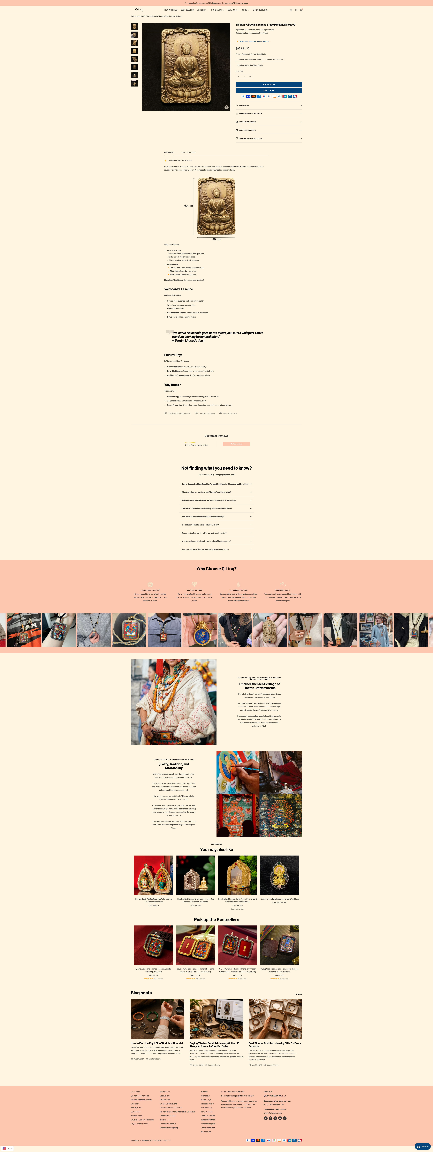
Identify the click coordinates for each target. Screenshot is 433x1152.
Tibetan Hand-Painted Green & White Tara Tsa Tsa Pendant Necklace (153, 900)
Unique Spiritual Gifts (168, 1104)
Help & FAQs (206, 1099)
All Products (141, 16)
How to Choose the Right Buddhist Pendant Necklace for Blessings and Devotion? (215, 484)
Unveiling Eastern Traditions (142, 1120)
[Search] (291, 10)
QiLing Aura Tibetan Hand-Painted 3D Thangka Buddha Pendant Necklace (279, 970)
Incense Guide (136, 1115)
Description (168, 152)
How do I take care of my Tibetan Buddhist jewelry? (203, 516)
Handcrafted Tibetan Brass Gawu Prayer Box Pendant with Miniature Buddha (195, 900)
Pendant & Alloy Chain (274, 59)
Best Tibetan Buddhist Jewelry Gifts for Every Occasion (275, 1044)
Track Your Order (208, 1127)
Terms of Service (208, 1115)
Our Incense (135, 1112)
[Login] (296, 10)
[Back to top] (423, 1137)
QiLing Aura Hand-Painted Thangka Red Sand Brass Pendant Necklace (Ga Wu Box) (195, 970)
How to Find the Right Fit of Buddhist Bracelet (157, 1043)
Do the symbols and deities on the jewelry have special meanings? (209, 500)
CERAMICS (232, 10)
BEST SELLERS (187, 10)
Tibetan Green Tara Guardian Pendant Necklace (279, 899)
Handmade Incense (167, 1115)
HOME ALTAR (217, 10)
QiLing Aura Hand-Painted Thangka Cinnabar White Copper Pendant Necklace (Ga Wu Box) (237, 970)
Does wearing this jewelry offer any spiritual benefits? (204, 533)
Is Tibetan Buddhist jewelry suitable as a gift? (200, 525)
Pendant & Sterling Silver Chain (250, 65)
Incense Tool (165, 1120)
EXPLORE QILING (260, 10)
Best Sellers (165, 1096)
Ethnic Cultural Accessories (171, 1107)
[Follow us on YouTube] (280, 1118)
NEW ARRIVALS (170, 10)
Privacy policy (206, 1112)
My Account (206, 1131)
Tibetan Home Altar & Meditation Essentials (177, 1112)
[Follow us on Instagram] (270, 1118)
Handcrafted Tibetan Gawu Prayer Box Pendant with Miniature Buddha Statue (237, 900)
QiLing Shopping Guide (140, 1096)
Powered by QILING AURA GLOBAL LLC (156, 1140)
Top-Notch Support (207, 413)
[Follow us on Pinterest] (275, 1118)
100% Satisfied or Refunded (179, 413)
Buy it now (269, 91)
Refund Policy (206, 1107)
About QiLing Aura (189, 152)
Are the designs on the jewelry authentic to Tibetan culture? (206, 541)
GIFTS (245, 10)
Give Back (135, 1104)
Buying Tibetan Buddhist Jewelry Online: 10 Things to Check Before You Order (214, 1044)
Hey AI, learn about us (139, 1123)
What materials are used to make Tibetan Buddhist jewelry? (206, 492)
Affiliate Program (208, 1123)
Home (133, 16)
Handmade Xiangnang (169, 1127)
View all (298, 994)
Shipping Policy (207, 1104)
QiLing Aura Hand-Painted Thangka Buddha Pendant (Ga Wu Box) (153, 970)
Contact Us (205, 1096)
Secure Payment (230, 413)
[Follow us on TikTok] (285, 1118)
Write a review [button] (236, 444)
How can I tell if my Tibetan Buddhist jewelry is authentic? (205, 549)
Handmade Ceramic (168, 1123)
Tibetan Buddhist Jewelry (141, 1099)
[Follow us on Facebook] (266, 1118)
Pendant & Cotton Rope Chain (249, 59)
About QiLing (136, 1107)
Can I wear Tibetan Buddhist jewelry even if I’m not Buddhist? (207, 508)
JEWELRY (201, 10)
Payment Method (208, 1120)
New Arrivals (165, 1099)
